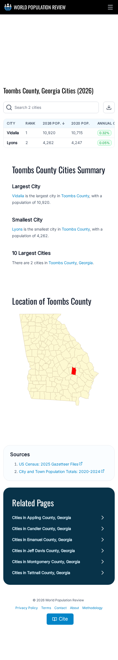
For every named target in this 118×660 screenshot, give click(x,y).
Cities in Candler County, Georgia (41, 528)
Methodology (92, 608)
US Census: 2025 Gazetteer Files (48, 464)
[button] (110, 7)
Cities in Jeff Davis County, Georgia (43, 550)
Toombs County (75, 195)
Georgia (86, 262)
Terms (46, 608)
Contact (60, 608)
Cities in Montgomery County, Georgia (46, 561)
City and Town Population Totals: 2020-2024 (59, 471)
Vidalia (13, 132)
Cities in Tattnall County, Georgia (41, 572)
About (74, 608)
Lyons (12, 142)
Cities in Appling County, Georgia (41, 517)
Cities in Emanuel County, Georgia (42, 539)
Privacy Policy (26, 608)
